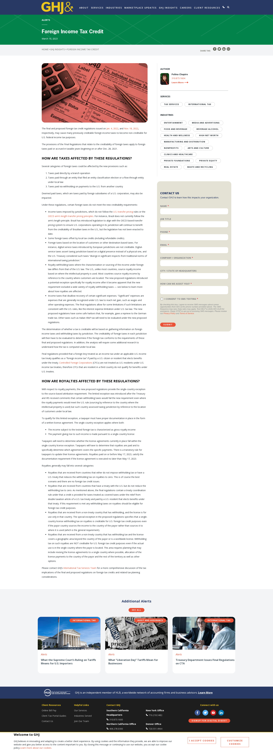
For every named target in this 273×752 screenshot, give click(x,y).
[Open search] (228, 7)
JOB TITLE (165, 218)
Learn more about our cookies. (36, 747)
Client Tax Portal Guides (54, 715)
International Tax (199, 104)
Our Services (80, 710)
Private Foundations (177, 160)
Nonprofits (171, 148)
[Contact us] (223, 7)
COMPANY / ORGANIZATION (175, 257)
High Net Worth (208, 135)
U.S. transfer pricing (123, 211)
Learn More (205, 692)
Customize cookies (235, 742)
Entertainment (173, 122)
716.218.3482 (155, 715)
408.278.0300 (116, 728)
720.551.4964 (155, 728)
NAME (163, 206)
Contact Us (47, 721)
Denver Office (153, 723)
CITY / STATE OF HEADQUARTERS (178, 270)
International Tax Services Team (79, 567)
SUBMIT (168, 325)
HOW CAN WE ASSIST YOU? (175, 283)
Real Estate (171, 167)
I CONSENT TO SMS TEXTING (180, 298)
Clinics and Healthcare (178, 154)
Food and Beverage (175, 129)
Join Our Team (81, 721)
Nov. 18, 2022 (131, 128)
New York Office (155, 710)
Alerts (44, 654)
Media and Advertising (206, 122)
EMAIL (163, 244)
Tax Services (171, 104)
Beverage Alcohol (208, 129)
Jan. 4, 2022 (112, 128)
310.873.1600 (116, 719)
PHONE (164, 231)
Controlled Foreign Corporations (75, 362)
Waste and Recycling (200, 167)
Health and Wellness (177, 135)
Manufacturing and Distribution (184, 141)
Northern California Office (121, 723)
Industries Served (83, 715)
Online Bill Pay (49, 710)
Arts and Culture (198, 148)
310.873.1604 (178, 78)
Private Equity (208, 160)
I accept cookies (201, 740)
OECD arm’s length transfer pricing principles (70, 216)
